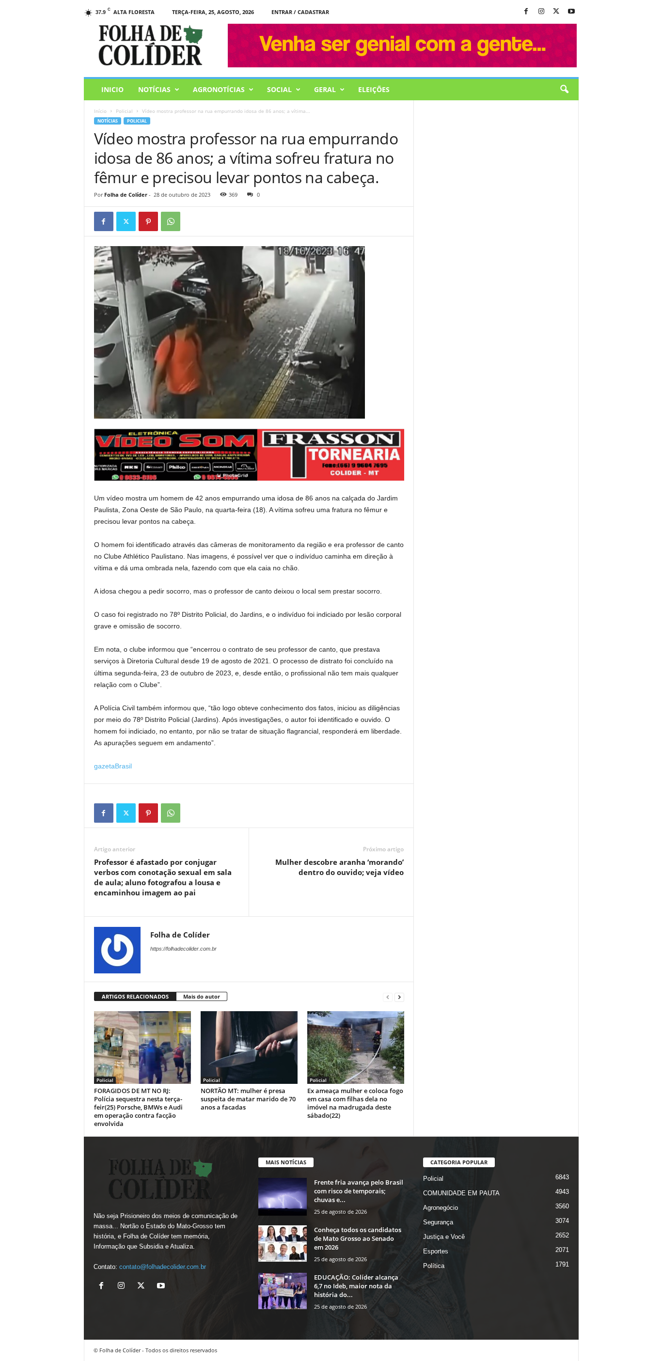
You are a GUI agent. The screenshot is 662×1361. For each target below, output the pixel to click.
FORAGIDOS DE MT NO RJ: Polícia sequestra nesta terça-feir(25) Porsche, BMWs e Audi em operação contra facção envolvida (138, 1107)
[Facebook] (526, 12)
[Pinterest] (148, 221)
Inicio (112, 89)
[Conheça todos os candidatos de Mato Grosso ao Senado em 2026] (282, 1243)
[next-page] (399, 997)
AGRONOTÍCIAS (219, 89)
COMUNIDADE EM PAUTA (461, 1193)
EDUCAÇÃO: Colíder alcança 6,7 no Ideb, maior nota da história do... (356, 1286)
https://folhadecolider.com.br (183, 949)
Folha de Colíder (125, 194)
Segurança (438, 1222)
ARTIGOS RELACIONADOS (135, 996)
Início (100, 111)
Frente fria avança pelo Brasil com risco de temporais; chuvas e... (358, 1191)
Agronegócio (440, 1207)
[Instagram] (541, 12)
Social (279, 89)
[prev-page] (388, 997)
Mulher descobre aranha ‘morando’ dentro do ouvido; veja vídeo (339, 867)
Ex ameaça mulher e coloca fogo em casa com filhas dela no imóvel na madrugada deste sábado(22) (355, 1103)
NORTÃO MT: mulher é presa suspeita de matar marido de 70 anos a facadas (248, 1098)
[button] (564, 89)
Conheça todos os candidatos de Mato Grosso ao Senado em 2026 (357, 1238)
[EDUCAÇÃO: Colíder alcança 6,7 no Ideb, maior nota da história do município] (282, 1291)
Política (433, 1265)
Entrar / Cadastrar (300, 12)
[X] (556, 12)
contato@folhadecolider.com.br (162, 1266)
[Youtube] (571, 12)
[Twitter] (126, 221)
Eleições (374, 89)
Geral (325, 89)
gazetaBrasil (113, 766)
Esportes (435, 1251)
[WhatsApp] (170, 221)
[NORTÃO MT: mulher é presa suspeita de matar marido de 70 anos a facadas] (249, 1047)
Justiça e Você (444, 1236)
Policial (124, 111)
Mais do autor (201, 996)
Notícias (154, 89)
